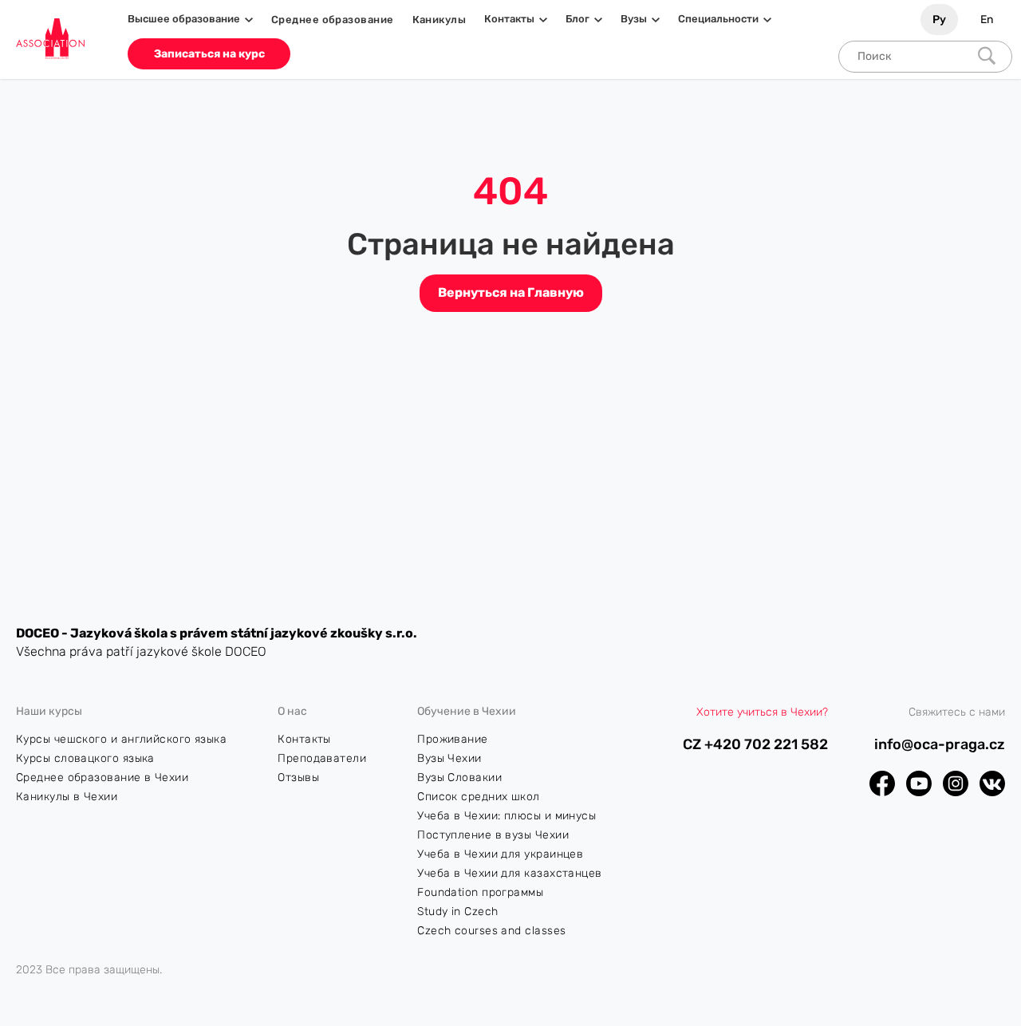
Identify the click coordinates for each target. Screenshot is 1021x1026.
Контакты (509, 19)
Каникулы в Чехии (66, 796)
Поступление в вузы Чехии (493, 835)
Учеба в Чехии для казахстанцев (509, 873)
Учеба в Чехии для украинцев (500, 854)
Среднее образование (332, 20)
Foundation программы (480, 892)
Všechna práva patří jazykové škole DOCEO (141, 651)
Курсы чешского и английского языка (121, 739)
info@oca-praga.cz (939, 744)
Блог (577, 19)
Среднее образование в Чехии (102, 777)
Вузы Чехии (449, 758)
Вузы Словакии (459, 777)
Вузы (634, 19)
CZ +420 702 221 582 (755, 744)
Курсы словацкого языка (85, 758)
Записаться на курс (209, 54)
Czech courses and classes (491, 930)
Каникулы (439, 20)
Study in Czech (457, 911)
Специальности (718, 19)
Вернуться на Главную (511, 292)
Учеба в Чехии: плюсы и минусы (506, 816)
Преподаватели (322, 758)
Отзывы (298, 777)
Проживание (452, 739)
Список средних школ (478, 796)
